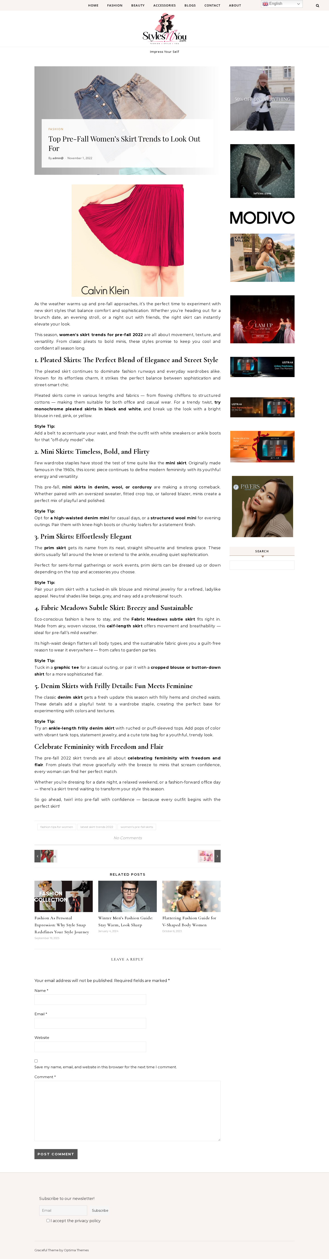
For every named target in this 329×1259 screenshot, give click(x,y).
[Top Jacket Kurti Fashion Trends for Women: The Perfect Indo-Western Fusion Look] (45, 856)
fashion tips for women (56, 827)
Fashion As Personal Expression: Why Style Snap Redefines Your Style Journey (61, 924)
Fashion (55, 129)
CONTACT (212, 5)
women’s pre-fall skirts (137, 827)
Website (41, 1037)
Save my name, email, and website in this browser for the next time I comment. (105, 1067)
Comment (45, 1077)
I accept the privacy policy (75, 1220)
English (275, 3)
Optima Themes (76, 1250)
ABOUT (235, 5)
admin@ (58, 158)
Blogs (190, 5)
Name (41, 990)
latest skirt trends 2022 (96, 827)
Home (93, 5)
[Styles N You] (164, 30)
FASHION (115, 5)
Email (40, 1014)
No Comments (127, 838)
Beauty (138, 5)
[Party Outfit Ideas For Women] (210, 856)
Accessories (164, 5)
